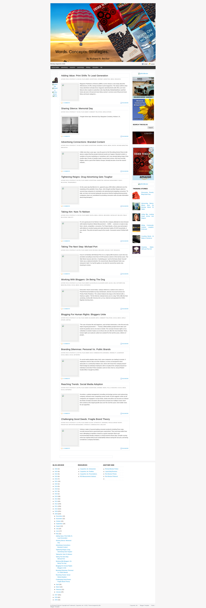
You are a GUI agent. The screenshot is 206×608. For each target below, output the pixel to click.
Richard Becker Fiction (111, 469)
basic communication (96, 352)
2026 (56, 469)
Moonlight (114, 215)
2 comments (66, 102)
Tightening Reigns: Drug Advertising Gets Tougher (86, 177)
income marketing (122, 145)
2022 (56, 479)
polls (109, 387)
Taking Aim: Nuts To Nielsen (75, 211)
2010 (56, 509)
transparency (72, 182)
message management (111, 180)
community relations (95, 112)
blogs (111, 283)
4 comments (66, 241)
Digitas (114, 145)
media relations (66, 285)
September (59, 523)
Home (146, 64)
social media (55, 67)
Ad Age (91, 422)
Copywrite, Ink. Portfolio (87, 471)
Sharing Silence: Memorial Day (77, 108)
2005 (56, 600)
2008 (56, 514)
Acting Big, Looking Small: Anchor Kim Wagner (147, 216)
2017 (56, 491)
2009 (56, 511)
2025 (56, 471)
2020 (56, 484)
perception (64, 424)
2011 (56, 506)
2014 (56, 499)
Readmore (125, 102)
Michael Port (109, 250)
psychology (80, 67)
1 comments (66, 413)
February (59, 589)
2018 (56, 489)
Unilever (103, 424)
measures (107, 215)
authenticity (97, 422)
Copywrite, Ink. (134, 605)
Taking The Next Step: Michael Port (79, 246)
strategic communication (92, 424)
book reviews (93, 250)
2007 (56, 595)
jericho (100, 215)
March (58, 587)
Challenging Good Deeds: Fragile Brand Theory (85, 419)
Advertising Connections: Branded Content (83, 142)
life (101, 67)
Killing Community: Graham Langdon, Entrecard (147, 227)
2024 (56, 474)
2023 (56, 476)
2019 (56, 486)
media (112, 79)
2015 (56, 496)
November (59, 518)
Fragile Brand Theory (115, 422)
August (58, 526)
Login (152, 64)
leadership (120, 352)
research (72, 67)
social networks (85, 285)
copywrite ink (120, 283)
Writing (88, 67)
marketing (107, 79)
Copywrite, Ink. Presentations (88, 474)
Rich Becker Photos (111, 474)
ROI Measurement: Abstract (88, 476)
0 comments (66, 206)
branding (100, 145)
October (58, 521)
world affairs (107, 112)
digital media (107, 145)
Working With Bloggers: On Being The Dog (83, 279)
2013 (56, 501)
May (57, 533)
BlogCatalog (94, 283)
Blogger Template (54, 606)
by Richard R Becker (55, 605)
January (58, 592)
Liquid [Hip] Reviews (111, 471)
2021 (56, 481)
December (59, 516)
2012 (56, 504)
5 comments (66, 308)
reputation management (76, 424)
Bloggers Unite (103, 283)
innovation (64, 147)
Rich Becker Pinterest (111, 476)
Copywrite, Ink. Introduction (88, 469)
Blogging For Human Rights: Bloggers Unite (83, 314)
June (57, 531)
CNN (114, 283)
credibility (113, 352)
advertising (64, 67)
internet (100, 79)
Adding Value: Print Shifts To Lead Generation (84, 75)
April (57, 584)
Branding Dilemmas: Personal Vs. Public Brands (86, 349)
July (57, 528)
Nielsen (120, 215)
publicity (70, 217)
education (95, 67)
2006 (56, 597)
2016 (56, 494)
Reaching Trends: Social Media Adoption (82, 384)
